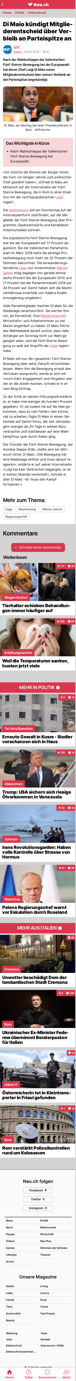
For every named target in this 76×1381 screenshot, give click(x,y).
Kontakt (45, 1339)
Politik (19, 12)
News (9, 1220)
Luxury (44, 1293)
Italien (18, 52)
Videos (10, 1241)
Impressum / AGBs (52, 1345)
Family (10, 1299)
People (10, 1234)
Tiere (9, 1306)
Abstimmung (19, 210)
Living (44, 1286)
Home (7, 12)
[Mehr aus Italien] (38, 928)
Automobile (13, 1313)
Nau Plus (45, 1241)
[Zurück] (2, 4)
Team (44, 1333)
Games (10, 1247)
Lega (59, 197)
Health (10, 1286)
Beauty (10, 1320)
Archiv (10, 1261)
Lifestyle (11, 1254)
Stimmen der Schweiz (54, 1247)
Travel (44, 1306)
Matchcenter (48, 1227)
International (37, 12)
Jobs (9, 1339)
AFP (16, 47)
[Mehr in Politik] (38, 687)
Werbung (12, 1333)
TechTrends (47, 1313)
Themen (45, 1254)
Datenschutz (14, 1345)
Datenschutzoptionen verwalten (21, 1351)
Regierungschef (53, 316)
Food (43, 1299)
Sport (9, 1227)
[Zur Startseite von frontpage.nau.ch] (38, 4)
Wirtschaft (46, 1234)
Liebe (9, 1293)
